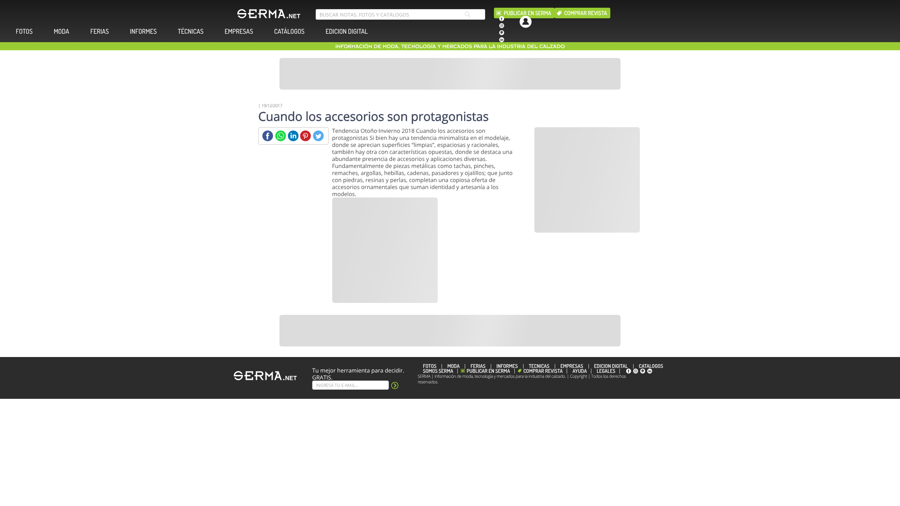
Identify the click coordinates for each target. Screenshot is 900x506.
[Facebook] (267, 135)
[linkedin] (501, 39)
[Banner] (450, 74)
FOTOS (24, 31)
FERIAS (99, 31)
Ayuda (579, 371)
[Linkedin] (293, 135)
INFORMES (143, 31)
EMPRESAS (239, 31)
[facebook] (501, 18)
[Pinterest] (305, 135)
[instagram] (501, 25)
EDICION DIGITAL (347, 31)
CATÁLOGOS (289, 31)
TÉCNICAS (191, 31)
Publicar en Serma (527, 13)
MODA (61, 31)
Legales (606, 371)
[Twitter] (318, 135)
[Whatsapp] (280, 135)
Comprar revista (585, 13)
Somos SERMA (438, 371)
